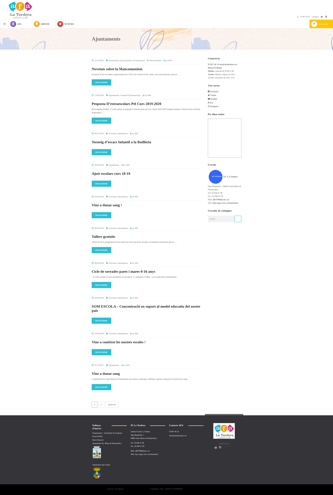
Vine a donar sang (106, 374)
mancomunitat (126, 60)
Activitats (112, 133)
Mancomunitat (155, 60)
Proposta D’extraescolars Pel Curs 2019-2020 (126, 104)
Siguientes (112, 404)
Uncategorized (139, 60)
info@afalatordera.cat (228, 64)
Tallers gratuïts (103, 237)
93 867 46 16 (305, 17)
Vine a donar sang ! (107, 205)
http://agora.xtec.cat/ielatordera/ (225, 203)
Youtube (213, 99)
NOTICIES (69, 24)
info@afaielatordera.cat (177, 436)
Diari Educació (97, 440)
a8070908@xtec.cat (221, 199)
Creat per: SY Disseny (115, 489)
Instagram (214, 106)
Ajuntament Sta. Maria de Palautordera (106, 443)
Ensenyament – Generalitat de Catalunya (107, 433)
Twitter (213, 95)
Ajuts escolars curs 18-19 (111, 174)
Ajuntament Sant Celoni (101, 465)
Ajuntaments (114, 60)
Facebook (214, 91)
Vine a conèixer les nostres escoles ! (119, 342)
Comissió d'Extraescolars (130, 95)
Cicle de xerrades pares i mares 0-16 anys (123, 271)
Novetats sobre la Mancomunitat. (117, 69)
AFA (170, 60)
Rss (211, 103)
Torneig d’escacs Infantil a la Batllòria (121, 142)
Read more (101, 82)
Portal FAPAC (97, 436)
